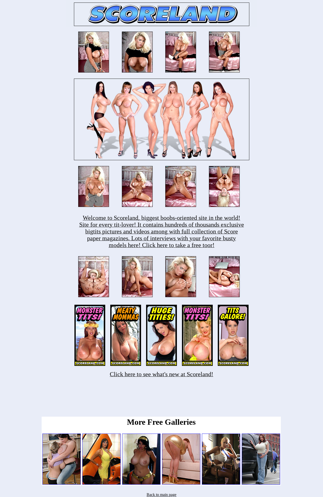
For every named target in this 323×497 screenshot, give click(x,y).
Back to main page (161, 494)
